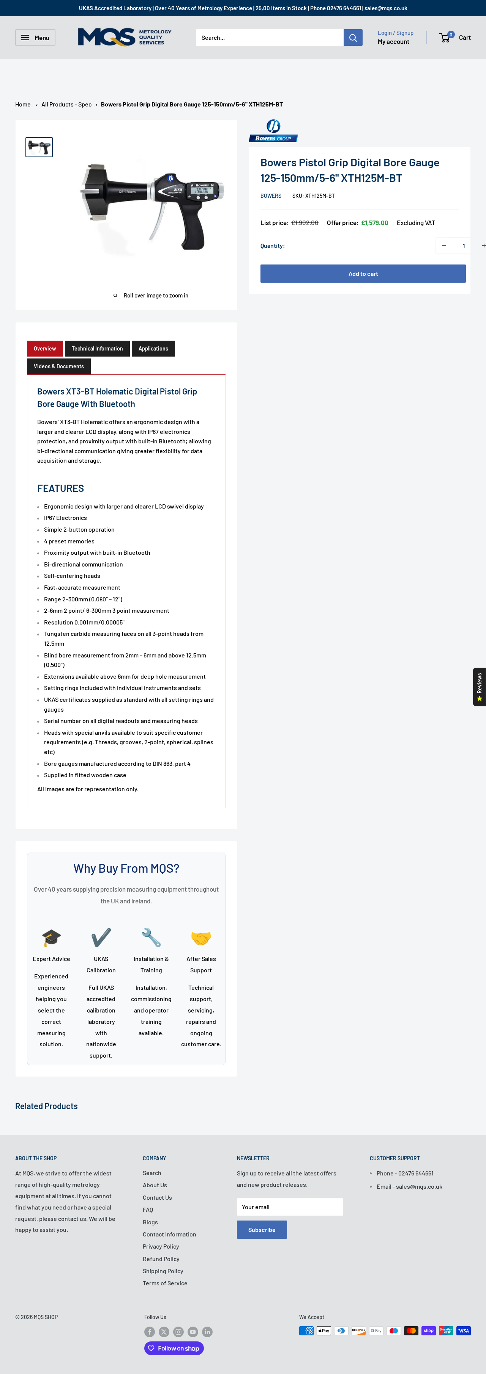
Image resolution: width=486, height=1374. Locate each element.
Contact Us (157, 1197)
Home (23, 104)
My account (393, 41)
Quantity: (272, 245)
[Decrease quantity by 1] (444, 246)
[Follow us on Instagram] (178, 1331)
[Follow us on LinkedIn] (207, 1331)
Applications (153, 348)
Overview (45, 348)
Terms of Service (165, 1282)
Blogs (150, 1221)
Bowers (270, 195)
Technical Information (97, 348)
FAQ (148, 1209)
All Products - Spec (66, 104)
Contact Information (169, 1234)
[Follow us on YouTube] (193, 1331)
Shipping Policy (163, 1270)
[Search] (353, 37)
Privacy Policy (161, 1246)
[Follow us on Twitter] (164, 1331)
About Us (155, 1184)
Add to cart (363, 273)
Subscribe (262, 1229)
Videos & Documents (59, 366)
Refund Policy (161, 1258)
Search (152, 1172)
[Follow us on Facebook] (149, 1331)
